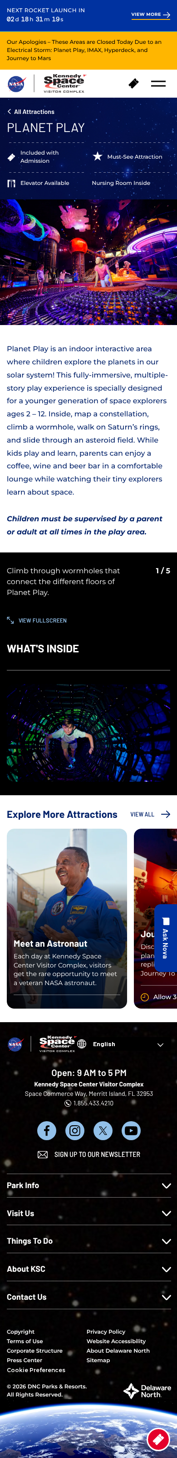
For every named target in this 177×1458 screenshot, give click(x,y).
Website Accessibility (116, 1341)
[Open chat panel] (165, 938)
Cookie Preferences (36, 1370)
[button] (158, 83)
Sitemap (98, 1360)
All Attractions (34, 111)
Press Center (24, 1360)
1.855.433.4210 (93, 1103)
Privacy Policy (106, 1332)
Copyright (20, 1332)
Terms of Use (25, 1341)
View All (142, 814)
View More (146, 14)
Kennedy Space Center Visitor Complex (88, 1084)
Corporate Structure (35, 1351)
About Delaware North (118, 1351)
